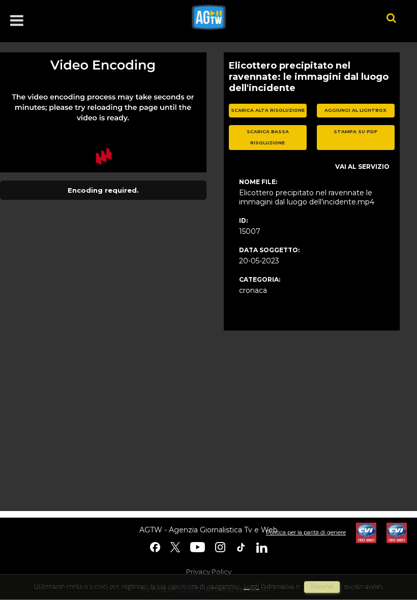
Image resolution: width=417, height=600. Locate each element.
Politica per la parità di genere (306, 532)
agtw (274, 17)
